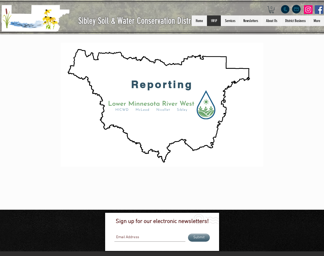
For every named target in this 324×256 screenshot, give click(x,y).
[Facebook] (319, 9)
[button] (271, 9)
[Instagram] (308, 9)
